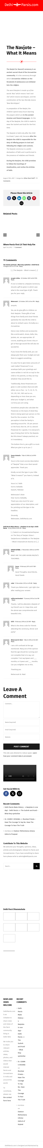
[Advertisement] (19, 888)
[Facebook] (6, 793)
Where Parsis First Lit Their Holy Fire (19, 244)
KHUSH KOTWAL (16, 550)
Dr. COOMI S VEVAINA (12, 819)
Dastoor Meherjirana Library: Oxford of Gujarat (22, 1118)
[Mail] (19, 793)
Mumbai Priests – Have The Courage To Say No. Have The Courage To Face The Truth (20, 822)
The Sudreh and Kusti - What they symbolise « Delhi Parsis (21, 265)
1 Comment (18, 247)
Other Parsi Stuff (29, 178)
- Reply (20, 266)
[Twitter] (13, 793)
